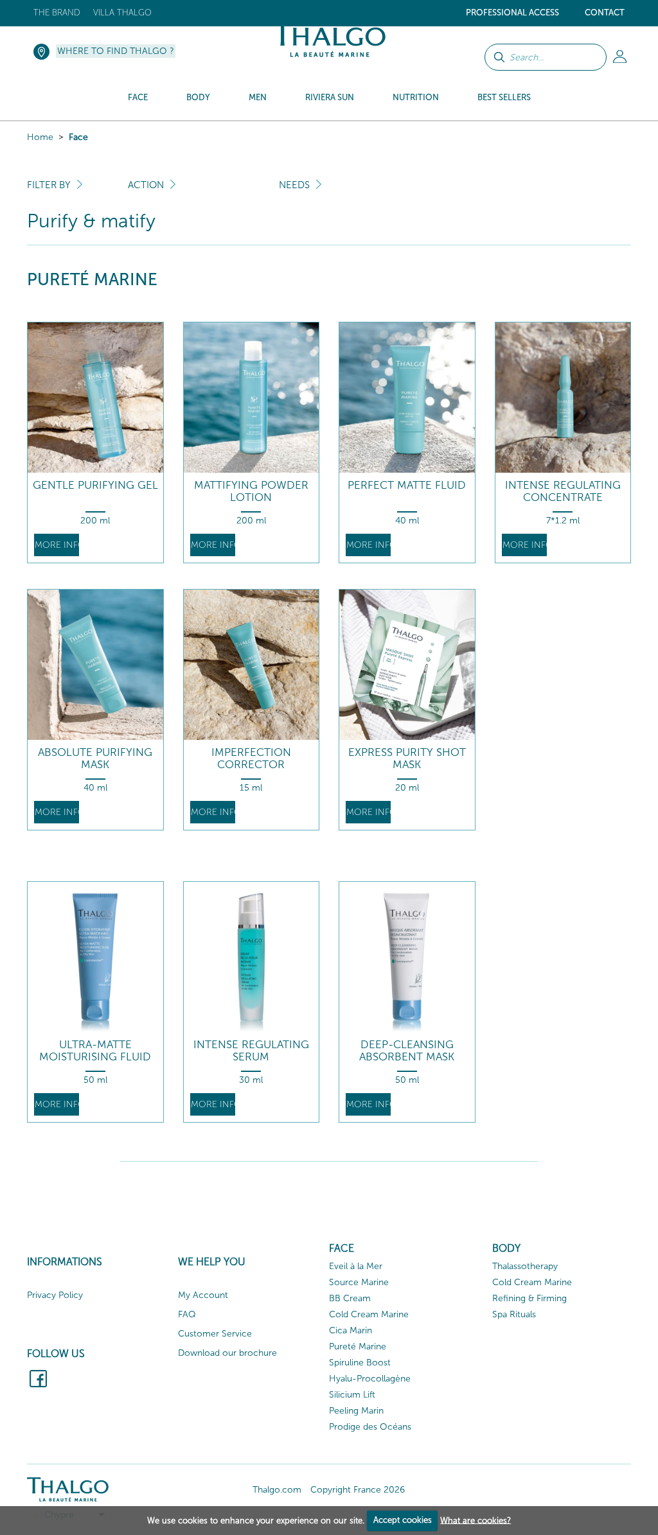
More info (57, 544)
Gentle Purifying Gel (95, 485)
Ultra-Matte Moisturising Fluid (95, 1050)
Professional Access (512, 12)
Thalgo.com (277, 1489)
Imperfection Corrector (251, 758)
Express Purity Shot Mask (407, 758)
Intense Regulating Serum (251, 1050)
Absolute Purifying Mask (95, 758)
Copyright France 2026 (357, 1489)
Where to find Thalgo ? (115, 51)
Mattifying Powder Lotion (251, 491)
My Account (203, 1295)
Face (78, 137)
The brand (56, 12)
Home (40, 137)
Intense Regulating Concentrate (563, 491)
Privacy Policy (55, 1295)
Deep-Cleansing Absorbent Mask (406, 1050)
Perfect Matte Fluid (407, 485)
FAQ (187, 1314)
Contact (605, 12)
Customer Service (215, 1333)
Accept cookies (402, 1520)
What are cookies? (475, 1520)
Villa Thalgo (122, 12)
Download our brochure (227, 1352)
